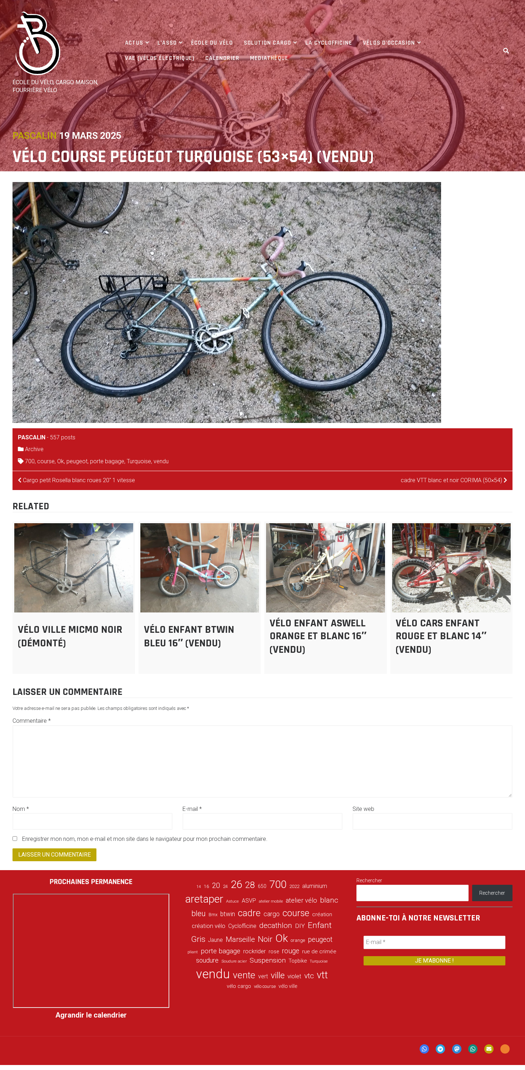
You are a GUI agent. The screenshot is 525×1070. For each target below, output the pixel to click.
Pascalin (34, 135)
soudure (207, 960)
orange (298, 940)
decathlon (275, 925)
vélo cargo (239, 986)
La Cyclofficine (328, 43)
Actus (134, 43)
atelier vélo (301, 900)
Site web (363, 809)
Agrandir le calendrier (91, 1015)
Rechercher (369, 880)
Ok (60, 461)
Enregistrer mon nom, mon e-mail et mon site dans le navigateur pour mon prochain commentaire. (145, 839)
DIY (300, 925)
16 (206, 886)
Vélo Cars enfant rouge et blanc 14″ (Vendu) (441, 636)
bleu (198, 913)
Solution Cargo (267, 43)
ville (278, 975)
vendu (161, 461)
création (322, 914)
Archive (34, 449)
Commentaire (31, 720)
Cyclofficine (242, 926)
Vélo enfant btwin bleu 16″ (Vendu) (189, 636)
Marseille (240, 939)
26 (236, 884)
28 (250, 884)
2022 (294, 886)
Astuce (232, 901)
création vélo (208, 925)
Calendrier (222, 58)
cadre (249, 913)
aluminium (314, 886)
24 (225, 886)
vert (263, 976)
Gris (198, 939)
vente (244, 975)
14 (198, 886)
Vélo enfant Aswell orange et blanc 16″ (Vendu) (318, 636)
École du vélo (212, 43)
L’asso (167, 43)
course (46, 461)
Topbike (298, 961)
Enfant (320, 925)
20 (216, 885)
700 (30, 461)
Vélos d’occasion (389, 43)
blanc (329, 900)
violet (294, 976)
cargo (272, 914)
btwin (227, 914)
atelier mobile (271, 901)
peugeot (77, 461)
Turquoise (139, 461)
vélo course (265, 986)
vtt (322, 975)
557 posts (62, 437)
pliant (193, 952)
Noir (265, 939)
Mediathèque (269, 58)
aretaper (204, 899)
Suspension (268, 960)
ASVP (249, 900)
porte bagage (107, 461)
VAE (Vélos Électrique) (160, 58)
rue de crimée (319, 951)
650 (262, 886)
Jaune (215, 940)
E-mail (192, 809)
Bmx (213, 914)
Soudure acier (234, 961)
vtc (309, 975)
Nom (20, 809)
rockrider (254, 951)
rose (274, 952)
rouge (290, 951)
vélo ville (288, 986)
